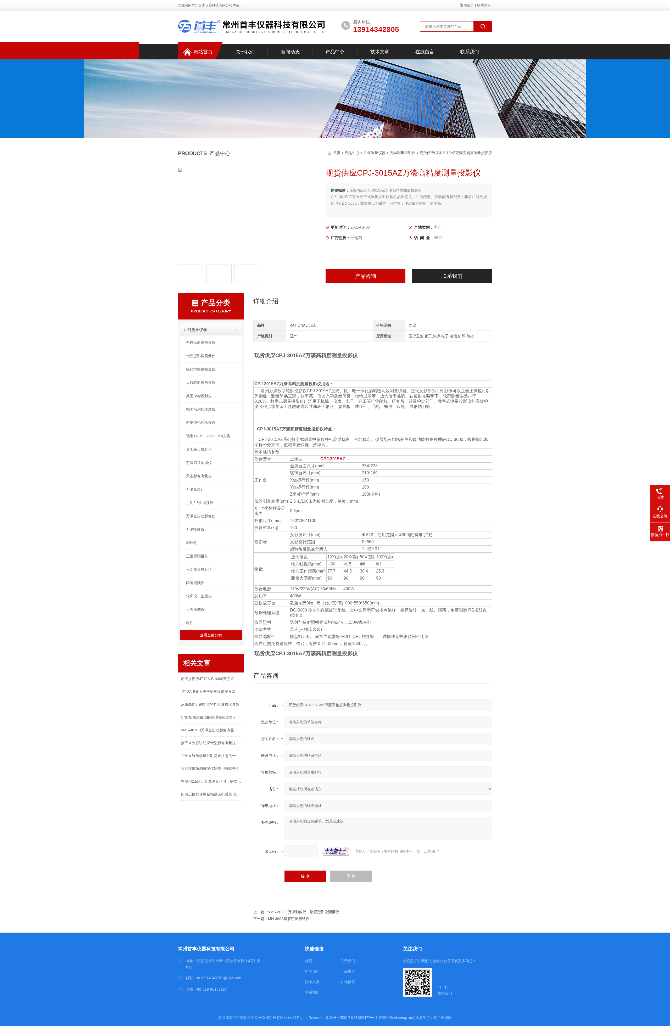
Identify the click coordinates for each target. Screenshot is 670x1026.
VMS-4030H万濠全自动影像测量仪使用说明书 (211, 730)
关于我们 (245, 51)
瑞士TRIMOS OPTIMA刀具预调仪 (213, 436)
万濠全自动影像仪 (200, 516)
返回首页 (467, 5)
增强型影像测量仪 (200, 356)
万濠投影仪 (195, 529)
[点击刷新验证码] (336, 851)
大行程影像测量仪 (200, 382)
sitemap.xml (404, 1018)
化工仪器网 (442, 1018)
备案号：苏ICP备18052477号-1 (351, 1018)
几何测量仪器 (375, 153)
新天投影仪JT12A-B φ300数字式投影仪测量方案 (211, 679)
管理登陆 (385, 1018)
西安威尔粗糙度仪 (200, 423)
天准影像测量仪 (199, 476)
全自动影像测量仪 (200, 342)
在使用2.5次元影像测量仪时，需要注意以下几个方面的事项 (211, 781)
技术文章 (379, 51)
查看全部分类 (211, 635)
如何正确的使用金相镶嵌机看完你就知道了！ (211, 794)
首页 (337, 153)
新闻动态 (290, 51)
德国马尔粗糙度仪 (200, 409)
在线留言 (424, 51)
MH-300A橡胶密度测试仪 (288, 919)
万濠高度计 (195, 489)
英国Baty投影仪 (199, 396)
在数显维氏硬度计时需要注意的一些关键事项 (211, 756)
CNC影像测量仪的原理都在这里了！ (210, 717)
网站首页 (203, 51)
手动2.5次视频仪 (199, 503)
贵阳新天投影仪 (199, 449)
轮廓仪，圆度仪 (199, 596)
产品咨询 (365, 276)
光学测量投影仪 (402, 153)
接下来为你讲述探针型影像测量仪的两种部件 (211, 743)
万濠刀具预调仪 (199, 463)
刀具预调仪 (195, 609)
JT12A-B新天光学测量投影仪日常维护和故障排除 (211, 691)
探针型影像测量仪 (200, 369)
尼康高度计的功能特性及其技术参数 (210, 704)
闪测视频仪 (195, 583)
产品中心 (335, 51)
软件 (189, 623)
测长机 (191, 543)
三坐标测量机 (197, 556)
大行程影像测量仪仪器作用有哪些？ (210, 768)
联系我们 (484, 5)
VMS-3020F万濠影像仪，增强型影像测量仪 (303, 912)
